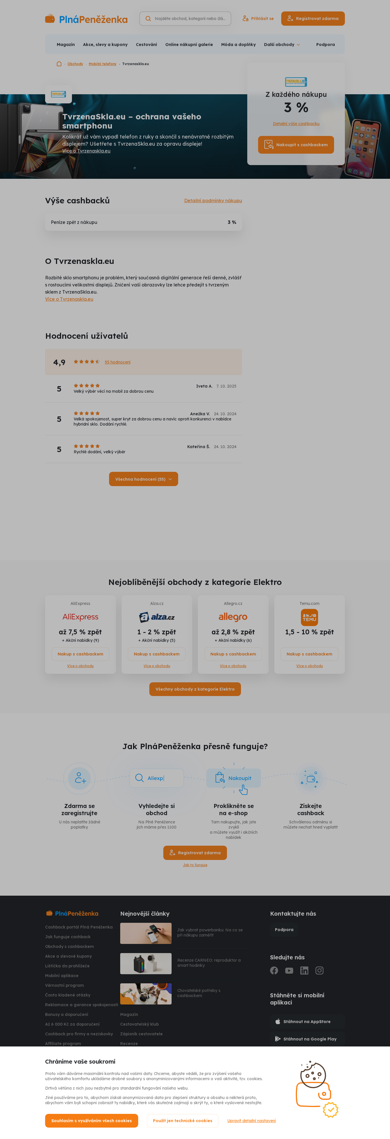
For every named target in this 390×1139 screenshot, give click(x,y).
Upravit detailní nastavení (251, 1120)
